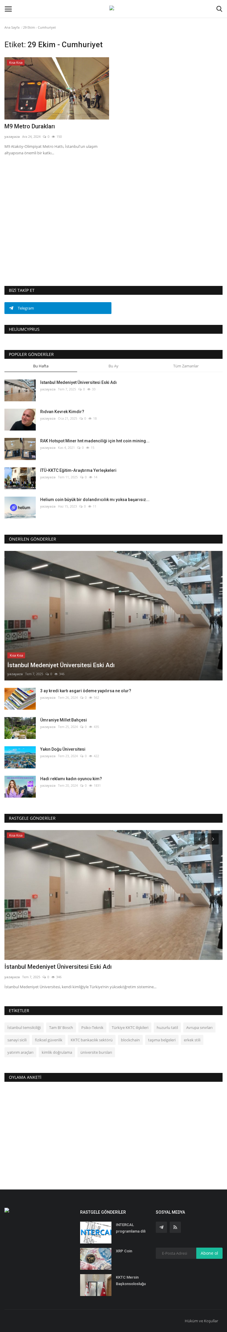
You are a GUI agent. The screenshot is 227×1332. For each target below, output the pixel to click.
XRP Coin (124, 1251)
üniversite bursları (96, 1052)
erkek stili (192, 1040)
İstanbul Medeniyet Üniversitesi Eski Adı (78, 382)
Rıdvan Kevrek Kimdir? (62, 411)
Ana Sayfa (12, 27)
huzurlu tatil (167, 1027)
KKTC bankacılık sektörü (92, 1040)
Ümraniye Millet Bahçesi (63, 720)
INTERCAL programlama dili (130, 1228)
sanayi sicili (17, 1040)
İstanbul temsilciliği (24, 1027)
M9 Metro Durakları (29, 126)
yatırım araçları (20, 1052)
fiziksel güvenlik (48, 1040)
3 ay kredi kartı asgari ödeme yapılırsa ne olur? (85, 690)
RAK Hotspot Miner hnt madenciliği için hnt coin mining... (95, 440)
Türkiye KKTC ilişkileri (130, 1027)
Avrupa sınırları (199, 1027)
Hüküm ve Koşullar (201, 1320)
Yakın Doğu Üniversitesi (62, 749)
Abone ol (209, 1253)
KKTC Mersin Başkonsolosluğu (131, 1280)
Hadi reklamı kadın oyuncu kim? (71, 778)
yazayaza (12, 136)
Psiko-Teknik (92, 1027)
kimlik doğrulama (57, 1052)
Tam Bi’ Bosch (61, 1027)
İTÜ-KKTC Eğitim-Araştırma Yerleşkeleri (78, 470)
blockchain (130, 1040)
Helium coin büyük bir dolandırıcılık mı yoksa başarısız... (95, 499)
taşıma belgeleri (162, 1040)
